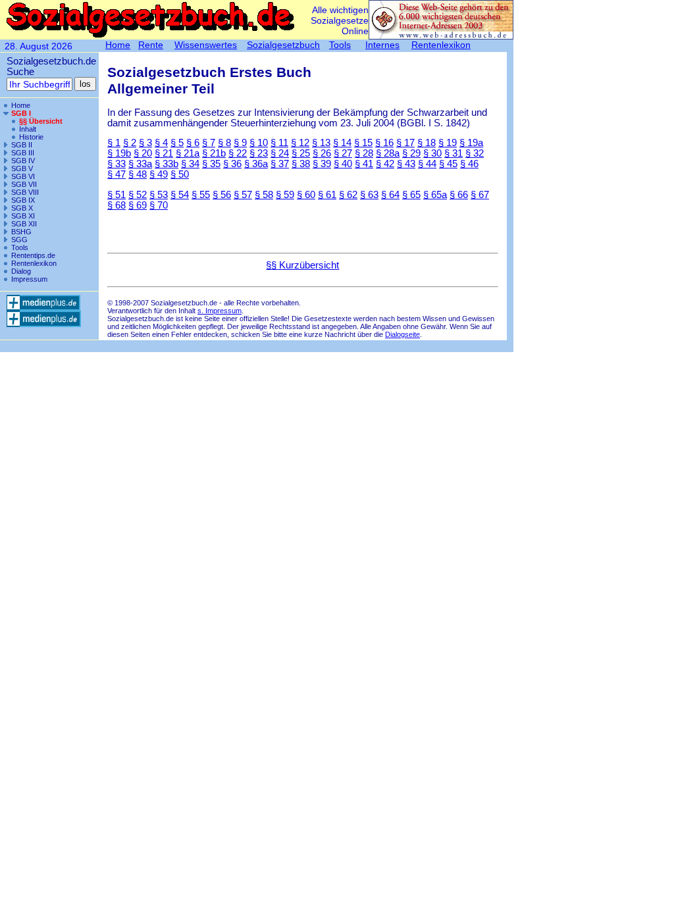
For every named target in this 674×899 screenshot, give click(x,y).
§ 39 (322, 164)
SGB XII (24, 224)
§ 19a (471, 143)
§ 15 (363, 143)
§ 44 (427, 164)
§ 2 (129, 143)
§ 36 (232, 164)
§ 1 (113, 143)
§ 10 (258, 143)
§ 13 (321, 143)
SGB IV (23, 161)
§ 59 (285, 195)
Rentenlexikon (34, 263)
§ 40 (343, 164)
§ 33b (166, 164)
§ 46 (469, 164)
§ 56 (222, 195)
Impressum (29, 279)
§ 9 (240, 143)
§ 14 (342, 143)
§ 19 (447, 143)
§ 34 (190, 164)
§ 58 (264, 195)
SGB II (21, 145)
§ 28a (388, 153)
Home (20, 105)
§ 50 (179, 174)
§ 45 (448, 164)
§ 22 (237, 153)
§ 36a (256, 164)
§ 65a (435, 195)
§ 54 (179, 195)
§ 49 (158, 174)
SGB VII (24, 184)
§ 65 (411, 195)
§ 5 (177, 143)
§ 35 (211, 164)
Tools (19, 247)
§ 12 (300, 143)
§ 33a (140, 164)
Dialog (21, 271)
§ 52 (137, 195)
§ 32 (474, 153)
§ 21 (164, 153)
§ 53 (158, 195)
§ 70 (158, 205)
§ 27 (343, 153)
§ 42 (385, 164)
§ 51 (116, 195)
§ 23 (258, 153)
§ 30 (432, 153)
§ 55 (201, 195)
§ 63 (369, 195)
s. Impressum (219, 311)
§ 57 (243, 195)
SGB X (22, 208)
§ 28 (364, 153)
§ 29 (411, 153)
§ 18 (426, 143)
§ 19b (119, 153)
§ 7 (208, 143)
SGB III (22, 153)
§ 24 (280, 153)
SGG (19, 240)
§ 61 (327, 195)
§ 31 (453, 153)
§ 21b (214, 153)
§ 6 (192, 143)
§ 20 (143, 153)
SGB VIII (25, 192)
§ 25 (301, 153)
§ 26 (322, 153)
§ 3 (145, 143)
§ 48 (137, 174)
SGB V (22, 168)
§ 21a (187, 153)
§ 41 (364, 164)
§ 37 (280, 164)
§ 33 (116, 164)
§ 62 (348, 195)
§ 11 (279, 143)
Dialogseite (402, 334)
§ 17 (405, 143)
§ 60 (306, 195)
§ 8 (224, 143)
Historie (31, 137)
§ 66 (459, 195)
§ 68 (116, 205)
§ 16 (384, 143)
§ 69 (137, 205)
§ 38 (301, 164)
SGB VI (23, 176)
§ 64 (390, 195)
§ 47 (116, 174)
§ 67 (480, 195)
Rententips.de (33, 255)
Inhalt (27, 129)
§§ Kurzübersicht (302, 265)
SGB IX (23, 200)
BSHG (21, 232)
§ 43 (406, 164)
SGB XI (23, 216)
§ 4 (161, 143)
